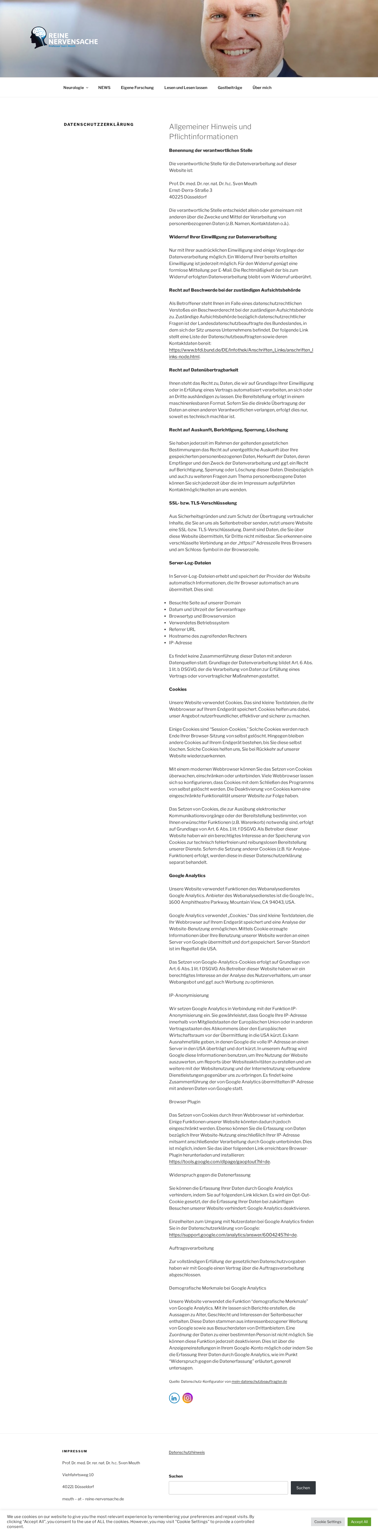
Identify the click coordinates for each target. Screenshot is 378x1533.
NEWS (104, 87)
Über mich (262, 87)
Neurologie (73, 87)
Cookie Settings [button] (327, 1521)
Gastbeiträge (230, 87)
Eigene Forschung (137, 87)
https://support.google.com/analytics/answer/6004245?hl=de (233, 1234)
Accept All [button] (359, 1521)
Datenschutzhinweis (187, 1452)
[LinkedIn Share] (174, 1398)
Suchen (176, 1476)
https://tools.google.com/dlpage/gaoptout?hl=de (219, 1161)
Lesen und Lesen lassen (185, 87)
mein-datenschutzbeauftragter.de (259, 1381)
